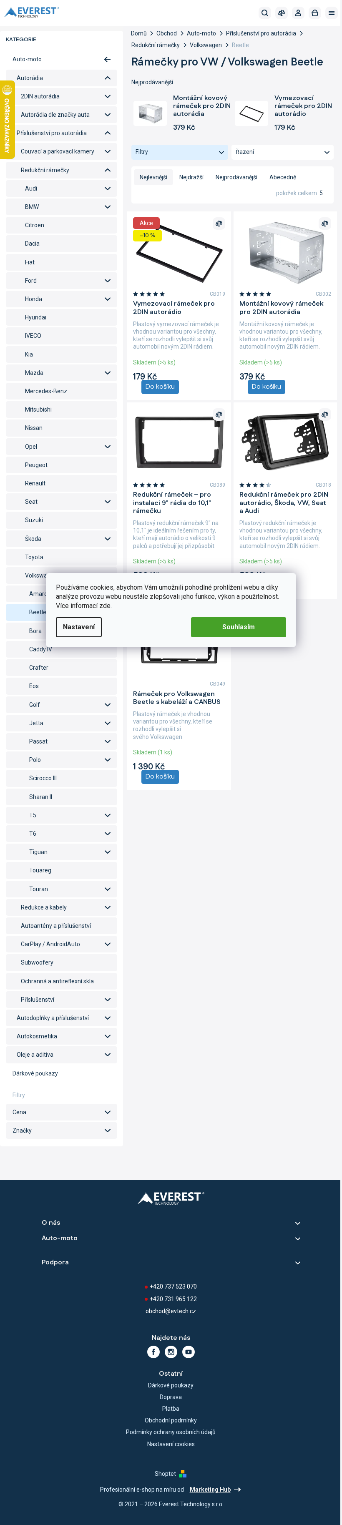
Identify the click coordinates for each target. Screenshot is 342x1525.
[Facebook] (153, 1352)
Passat (38, 741)
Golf (34, 704)
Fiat (30, 262)
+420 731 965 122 (173, 1299)
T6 (32, 833)
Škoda (33, 538)
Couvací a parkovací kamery (57, 151)
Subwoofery (37, 962)
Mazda (34, 372)
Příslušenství (37, 999)
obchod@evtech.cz (171, 1311)
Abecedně (282, 177)
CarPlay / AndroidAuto (50, 944)
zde (105, 606)
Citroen (34, 225)
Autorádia (30, 78)
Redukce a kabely (44, 907)
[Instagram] (171, 1352)
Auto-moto (27, 59)
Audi (31, 188)
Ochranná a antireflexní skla (57, 981)
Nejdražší (191, 177)
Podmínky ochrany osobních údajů (171, 1432)
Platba (170, 1408)
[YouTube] (188, 1352)
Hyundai (35, 317)
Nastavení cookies (171, 1444)
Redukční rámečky (45, 170)
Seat (31, 501)
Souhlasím (238, 627)
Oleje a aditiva (35, 1054)
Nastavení (79, 627)
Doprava (171, 1397)
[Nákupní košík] (315, 13)
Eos (34, 686)
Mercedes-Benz (46, 391)
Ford (31, 280)
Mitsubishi (38, 409)
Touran (38, 889)
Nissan (34, 428)
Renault (35, 483)
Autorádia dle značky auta (55, 114)
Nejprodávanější (236, 177)
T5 (32, 815)
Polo (35, 759)
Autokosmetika (37, 1036)
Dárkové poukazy (35, 1073)
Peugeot (36, 465)
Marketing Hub (210, 1489)
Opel (31, 446)
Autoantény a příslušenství (56, 925)
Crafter (38, 667)
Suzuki (34, 520)
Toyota (34, 557)
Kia (29, 354)
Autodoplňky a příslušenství (53, 1018)
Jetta (36, 723)
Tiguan (38, 852)
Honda (33, 299)
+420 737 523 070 (173, 1286)
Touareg (40, 870)
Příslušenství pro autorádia (52, 133)
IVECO (33, 335)
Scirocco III (43, 778)
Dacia (32, 243)
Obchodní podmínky (171, 1420)
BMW (32, 207)
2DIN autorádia (40, 96)
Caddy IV (40, 649)
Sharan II (40, 797)
